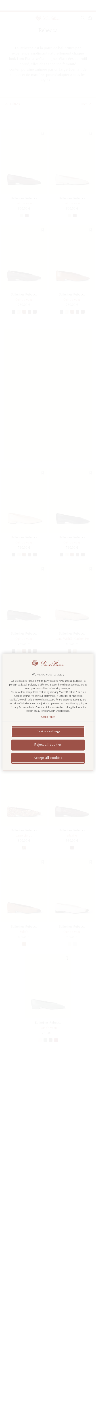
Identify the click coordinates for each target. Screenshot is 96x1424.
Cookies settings (48, 731)
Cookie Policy (48, 717)
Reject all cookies (48, 744)
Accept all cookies (48, 758)
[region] (48, 711)
